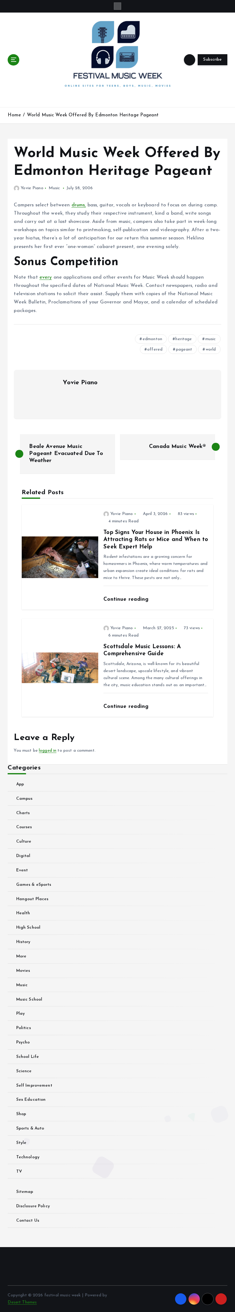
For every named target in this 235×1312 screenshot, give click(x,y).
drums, (79, 205)
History (23, 942)
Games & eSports (33, 885)
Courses (24, 827)
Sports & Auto (30, 1128)
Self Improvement (34, 1086)
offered (154, 349)
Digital (23, 856)
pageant (184, 349)
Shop (21, 1114)
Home (14, 115)
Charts (23, 813)
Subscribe (212, 60)
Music (54, 188)
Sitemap (24, 1192)
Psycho (23, 1042)
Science (24, 1071)
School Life (27, 1057)
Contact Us (27, 1221)
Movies (23, 971)
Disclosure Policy (33, 1206)
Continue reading (126, 599)
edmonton (152, 339)
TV (19, 1172)
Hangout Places (32, 899)
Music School (29, 1000)
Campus (24, 799)
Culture (23, 842)
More (21, 956)
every (45, 277)
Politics (23, 1028)
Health (23, 913)
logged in (47, 751)
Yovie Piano (32, 188)
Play (20, 1014)
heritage (183, 339)
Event (22, 870)
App (20, 784)
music (210, 339)
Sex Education (31, 1100)
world (211, 349)
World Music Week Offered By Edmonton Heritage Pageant (93, 115)
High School (28, 928)
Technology (27, 1157)
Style (21, 1143)
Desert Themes (22, 1302)
